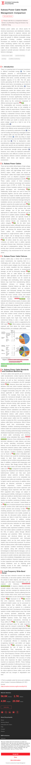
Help (2, 726)
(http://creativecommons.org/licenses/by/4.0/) (14, 686)
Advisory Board (5, 722)
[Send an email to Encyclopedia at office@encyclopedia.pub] (2, 712)
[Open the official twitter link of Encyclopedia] (6, 712)
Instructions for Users (6, 724)
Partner (3, 731)
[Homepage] (3, 3)
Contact (3, 729)
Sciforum (3, 738)
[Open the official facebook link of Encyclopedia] (17, 712)
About (2, 720)
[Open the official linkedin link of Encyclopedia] (9, 712)
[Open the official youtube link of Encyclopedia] (13, 712)
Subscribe (6, 707)
